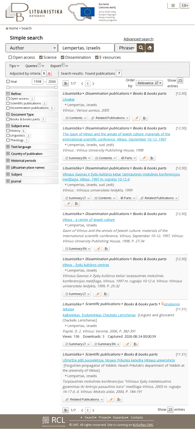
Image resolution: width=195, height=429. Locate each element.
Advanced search (138, 39)
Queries (32, 65)
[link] (82, 84)
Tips (12, 65)
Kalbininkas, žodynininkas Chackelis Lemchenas (99, 315)
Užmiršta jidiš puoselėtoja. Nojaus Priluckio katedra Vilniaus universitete (119, 360)
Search (26, 28)
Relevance (145, 83)
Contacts (137, 417)
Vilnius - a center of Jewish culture (89, 219)
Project (104, 417)
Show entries (172, 83)
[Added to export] (144, 118)
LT (77, 198)
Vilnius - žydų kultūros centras (86, 265)
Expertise (120, 417)
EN (78, 158)
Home (13, 28)
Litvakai (68, 99)
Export (57, 65)
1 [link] (88, 83)
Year (13, 81)
